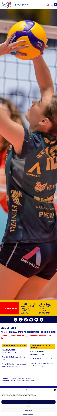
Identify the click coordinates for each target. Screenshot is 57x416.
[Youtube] (36, 320)
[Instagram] (15, 320)
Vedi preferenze (28, 410)
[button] (55, 389)
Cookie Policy (25, 414)
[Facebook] (31, 320)
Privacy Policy (30, 414)
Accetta (28, 402)
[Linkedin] (41, 320)
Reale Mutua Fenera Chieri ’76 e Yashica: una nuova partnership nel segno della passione (46, 308)
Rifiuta (28, 406)
